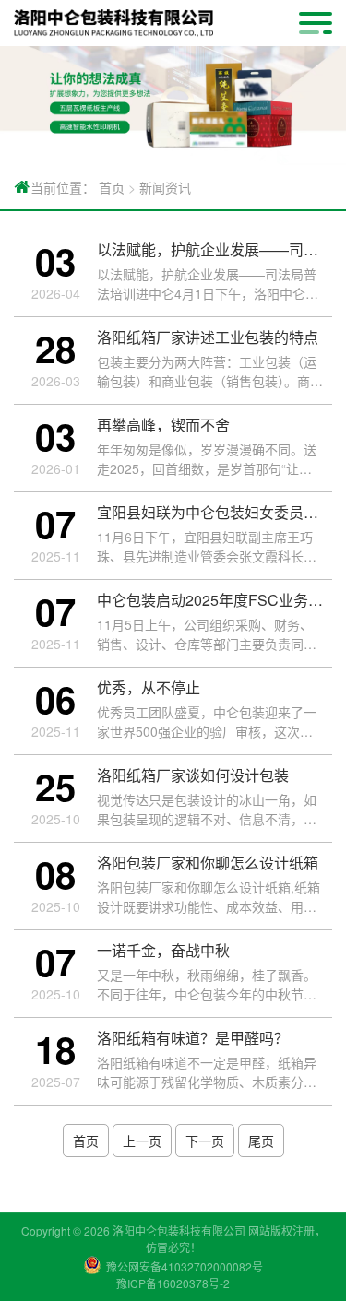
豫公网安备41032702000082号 (184, 1266)
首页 (112, 187)
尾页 (261, 1140)
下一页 (204, 1140)
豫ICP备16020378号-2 (173, 1283)
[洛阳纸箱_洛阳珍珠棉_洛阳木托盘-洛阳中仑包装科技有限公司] (113, 23)
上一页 (142, 1140)
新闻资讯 (165, 187)
